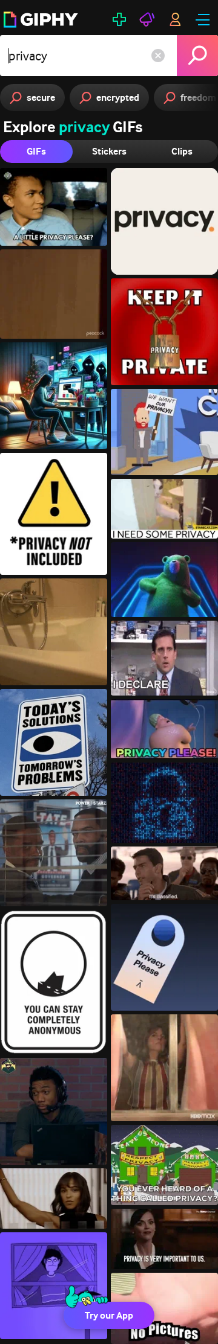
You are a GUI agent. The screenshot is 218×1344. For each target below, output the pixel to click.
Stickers (109, 151)
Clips (182, 151)
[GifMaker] (119, 19)
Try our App (109, 1315)
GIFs (36, 151)
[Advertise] (147, 19)
